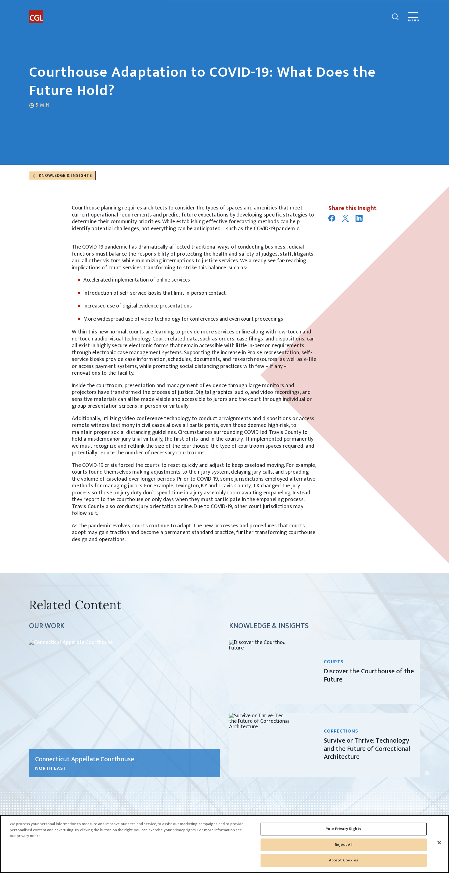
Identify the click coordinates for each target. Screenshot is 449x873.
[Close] (439, 842)
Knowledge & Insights (65, 175)
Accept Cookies (343, 860)
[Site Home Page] (52, 11)
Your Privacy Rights (343, 828)
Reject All (343, 844)
